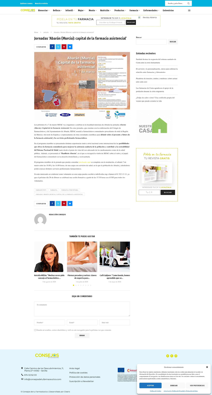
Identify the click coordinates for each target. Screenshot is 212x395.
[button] (207, 367)
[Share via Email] (69, 46)
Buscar (139, 37)
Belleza (56, 10)
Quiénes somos (26, 3)
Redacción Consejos (57, 215)
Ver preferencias (197, 385)
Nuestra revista (41, 3)
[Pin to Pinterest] (64, 46)
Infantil (69, 10)
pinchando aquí (85, 162)
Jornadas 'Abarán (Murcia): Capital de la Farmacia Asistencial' (59, 194)
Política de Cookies (155, 391)
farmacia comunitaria (69, 190)
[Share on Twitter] (58, 46)
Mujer (81, 10)
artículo (46, 32)
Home (36, 32)
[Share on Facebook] (52, 46)
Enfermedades (150, 10)
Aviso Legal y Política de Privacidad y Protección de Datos (181, 391)
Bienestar (43, 10)
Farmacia (134, 10)
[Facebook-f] (167, 355)
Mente (92, 10)
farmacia (53, 190)
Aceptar (150, 385)
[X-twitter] (171, 355)
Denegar (174, 385)
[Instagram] (175, 355)
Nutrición (104, 10)
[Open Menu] (189, 10)
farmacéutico (41, 190)
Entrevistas (168, 10)
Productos (119, 10)
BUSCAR (131, 22)
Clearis (67, 392)
